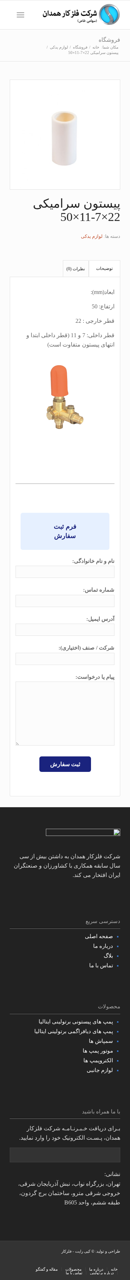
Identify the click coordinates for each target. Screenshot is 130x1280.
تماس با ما (101, 965)
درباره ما (103, 946)
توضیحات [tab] (104, 268)
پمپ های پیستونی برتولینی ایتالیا (76, 1022)
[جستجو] (35, 14)
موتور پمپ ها (98, 1051)
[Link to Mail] (15, 1261)
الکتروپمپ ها (98, 1060)
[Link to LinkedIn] (26, 1261)
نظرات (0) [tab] (75, 268)
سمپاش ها (101, 1041)
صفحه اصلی (99, 936)
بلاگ (108, 956)
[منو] (22, 14)
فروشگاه (109, 40)
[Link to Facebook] (58, 1261)
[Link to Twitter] (47, 1261)
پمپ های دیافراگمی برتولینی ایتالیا (73, 1031)
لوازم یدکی (92, 236)
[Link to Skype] (36, 1261)
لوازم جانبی (100, 1070)
